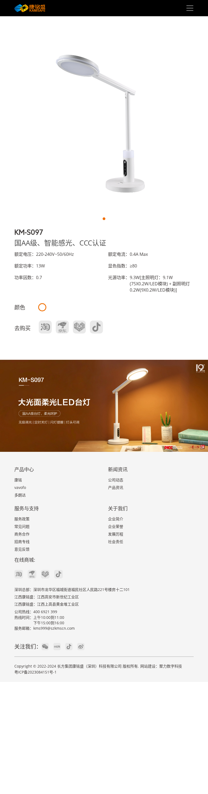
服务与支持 (26, 508)
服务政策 (22, 518)
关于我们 (118, 508)
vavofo (20, 487)
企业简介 (115, 518)
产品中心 (24, 469)
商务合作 (22, 534)
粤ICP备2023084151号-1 (35, 672)
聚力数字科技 (170, 666)
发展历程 (115, 534)
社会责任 (115, 541)
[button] (104, 218)
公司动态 (115, 479)
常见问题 (22, 526)
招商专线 (22, 541)
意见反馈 (22, 549)
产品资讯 (115, 487)
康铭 (18, 479)
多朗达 (20, 495)
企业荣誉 (115, 526)
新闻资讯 (118, 469)
